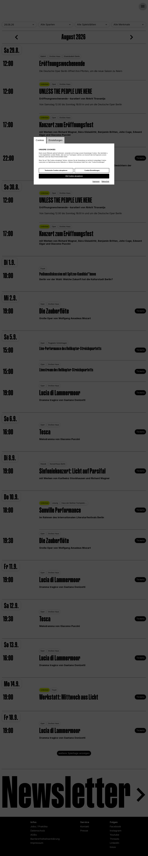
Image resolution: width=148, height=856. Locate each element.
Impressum (96, 181)
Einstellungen (56, 140)
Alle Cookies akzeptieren (74, 176)
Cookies (40, 140)
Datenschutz (105, 181)
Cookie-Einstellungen (92, 170)
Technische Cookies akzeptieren (56, 170)
